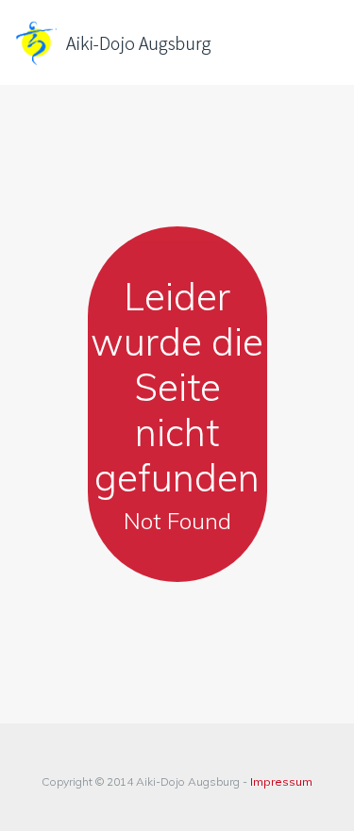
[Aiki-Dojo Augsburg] (141, 42)
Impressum (281, 781)
